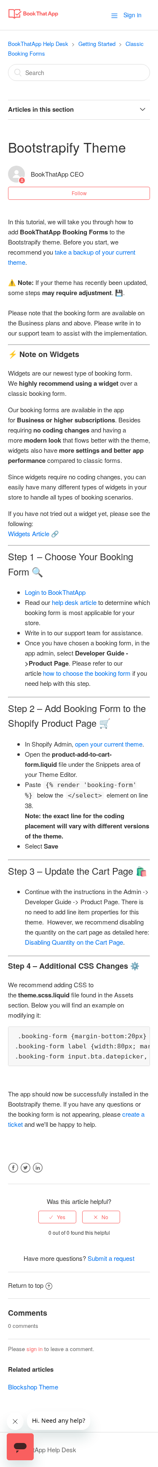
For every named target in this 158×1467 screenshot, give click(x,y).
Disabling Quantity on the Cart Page (74, 942)
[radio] (57, 1217)
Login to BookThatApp (55, 592)
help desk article (74, 602)
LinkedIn (37, 1168)
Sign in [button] (132, 15)
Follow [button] (79, 192)
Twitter (25, 1168)
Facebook (13, 1168)
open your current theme (108, 743)
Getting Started (96, 44)
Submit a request (111, 1258)
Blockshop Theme (33, 1386)
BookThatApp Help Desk (38, 44)
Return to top (25, 1285)
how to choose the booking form (87, 673)
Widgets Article (28, 533)
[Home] (33, 18)
